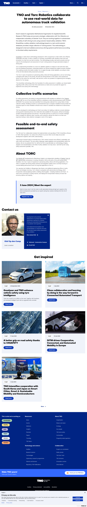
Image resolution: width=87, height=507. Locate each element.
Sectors (6, 438)
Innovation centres (61, 461)
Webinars (28, 426)
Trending (28, 438)
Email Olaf (32, 245)
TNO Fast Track (60, 455)
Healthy (26, 3)
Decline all (78, 500)
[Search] (77, 3)
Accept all (78, 497)
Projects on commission (62, 449)
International (59, 464)
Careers (6, 442)
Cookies (29, 487)
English (3, 492)
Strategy (58, 426)
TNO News (29, 441)
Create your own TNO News (76, 472)
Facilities (28, 449)
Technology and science (32, 445)
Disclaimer (54, 487)
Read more (8, 305)
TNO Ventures (60, 458)
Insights (28, 429)
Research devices (30, 452)
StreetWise (19, 57)
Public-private (59, 452)
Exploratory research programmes (35, 458)
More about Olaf (31, 235)
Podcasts (28, 432)
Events (28, 423)
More (71, 3)
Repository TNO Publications (33, 464)
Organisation (59, 420)
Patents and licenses (31, 461)
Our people (59, 429)
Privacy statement (37, 487)
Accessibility (47, 487)
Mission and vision (61, 423)
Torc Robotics (20, 158)
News (27, 420)
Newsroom (28, 416)
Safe (33, 3)
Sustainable (16, 3)
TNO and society (60, 432)
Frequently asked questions (63, 438)
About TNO (58, 416)
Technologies (29, 455)
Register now (25, 196)
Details (3, 502)
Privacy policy (9, 502)
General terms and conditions (42, 490)
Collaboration (59, 445)
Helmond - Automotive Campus (38, 242)
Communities (59, 435)
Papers (28, 435)
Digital (41, 3)
